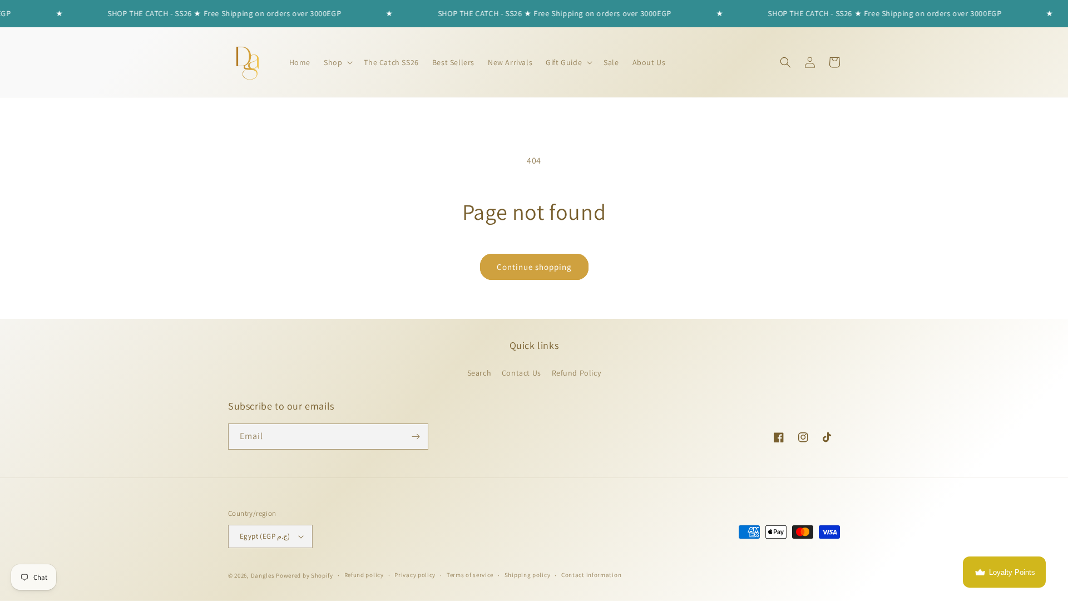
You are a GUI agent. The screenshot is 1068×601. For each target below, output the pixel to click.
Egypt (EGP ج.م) (265, 536)
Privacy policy (415, 575)
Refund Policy (576, 373)
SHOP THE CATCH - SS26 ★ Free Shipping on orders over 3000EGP (203, 13)
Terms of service (470, 575)
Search (479, 373)
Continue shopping (534, 267)
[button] (337, 62)
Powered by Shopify (304, 575)
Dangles (263, 575)
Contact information (591, 575)
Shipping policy (528, 575)
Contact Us (521, 373)
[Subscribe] (415, 436)
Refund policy (364, 575)
